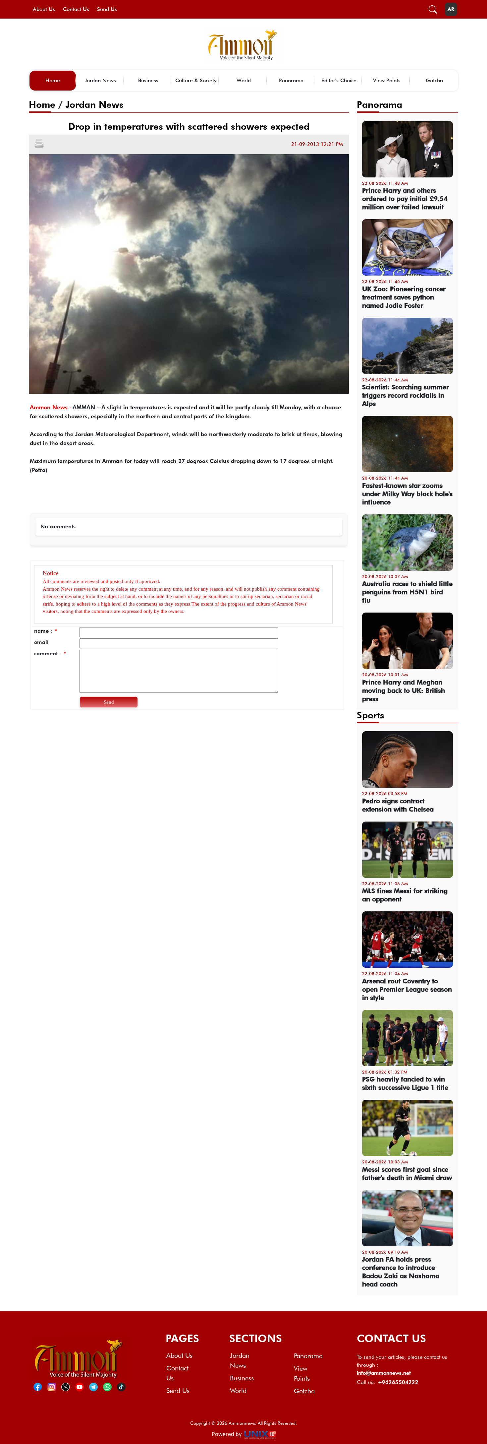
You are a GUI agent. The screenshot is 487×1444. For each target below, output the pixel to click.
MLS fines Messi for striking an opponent (405, 895)
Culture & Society (196, 80)
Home (52, 80)
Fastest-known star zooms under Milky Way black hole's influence (407, 494)
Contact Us (76, 9)
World (244, 80)
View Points (387, 80)
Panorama (291, 80)
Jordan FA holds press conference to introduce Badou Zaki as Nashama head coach (400, 1271)
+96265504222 (398, 1382)
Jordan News (100, 80)
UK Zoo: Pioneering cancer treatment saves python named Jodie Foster (404, 297)
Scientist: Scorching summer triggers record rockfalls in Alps (405, 395)
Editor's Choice (338, 80)
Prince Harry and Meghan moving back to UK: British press (403, 690)
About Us (44, 9)
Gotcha (434, 80)
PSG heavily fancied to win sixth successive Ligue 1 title (405, 1083)
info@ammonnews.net (384, 1373)
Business (148, 80)
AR (451, 9)
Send (109, 702)
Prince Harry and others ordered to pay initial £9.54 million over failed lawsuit (405, 198)
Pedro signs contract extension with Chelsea (398, 805)
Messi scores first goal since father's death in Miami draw (407, 1173)
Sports (370, 715)
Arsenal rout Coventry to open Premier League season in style (407, 989)
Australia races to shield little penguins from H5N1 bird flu (407, 592)
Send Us (107, 9)
